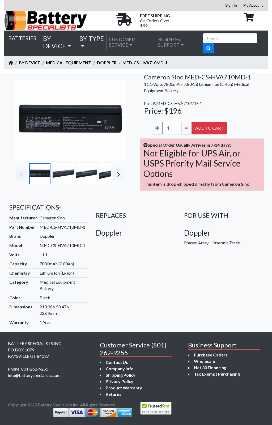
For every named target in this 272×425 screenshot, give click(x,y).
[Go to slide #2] (63, 173)
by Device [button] (54, 42)
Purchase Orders (211, 354)
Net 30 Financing (210, 367)
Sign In (231, 5)
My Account (253, 5)
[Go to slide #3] (86, 173)
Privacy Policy (119, 381)
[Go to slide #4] (110, 173)
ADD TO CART (209, 127)
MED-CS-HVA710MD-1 (145, 62)
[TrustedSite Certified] (156, 408)
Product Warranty (124, 387)
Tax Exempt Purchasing (217, 373)
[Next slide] (117, 120)
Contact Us (117, 362)
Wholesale (204, 361)
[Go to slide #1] (39, 173)
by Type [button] (91, 38)
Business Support (169, 42)
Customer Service (122, 42)
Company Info (120, 368)
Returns (113, 394)
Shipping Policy (120, 374)
